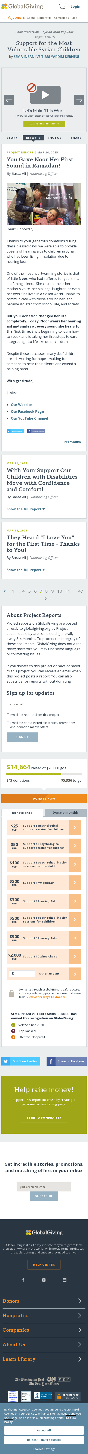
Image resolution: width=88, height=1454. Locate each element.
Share (76, 138)
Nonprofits (44, 18)
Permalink (72, 442)
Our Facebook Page (27, 411)
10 (59, 591)
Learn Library (19, 1359)
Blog (74, 18)
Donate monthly (66, 812)
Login (76, 6)
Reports (33, 138)
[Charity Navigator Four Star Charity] (14, 1396)
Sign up (22, 737)
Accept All (44, 1430)
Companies (61, 18)
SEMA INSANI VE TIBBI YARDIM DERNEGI (46, 56)
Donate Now (44, 798)
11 (68, 591)
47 (80, 591)
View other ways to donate (46, 997)
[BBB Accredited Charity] (44, 1396)
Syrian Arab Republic (57, 32)
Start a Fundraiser (44, 1117)
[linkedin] (64, 1279)
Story (12, 138)
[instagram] (43, 1279)
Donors (11, 1301)
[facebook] (23, 1279)
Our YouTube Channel (29, 418)
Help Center (44, 1264)
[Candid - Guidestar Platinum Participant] (27, 1396)
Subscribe (44, 1196)
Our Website (21, 404)
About (31, 18)
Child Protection (27, 32)
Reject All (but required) (44, 1440)
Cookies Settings (43, 1449)
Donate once (22, 813)
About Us (14, 1345)
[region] (44, 1428)
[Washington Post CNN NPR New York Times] (44, 1383)
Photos (55, 138)
